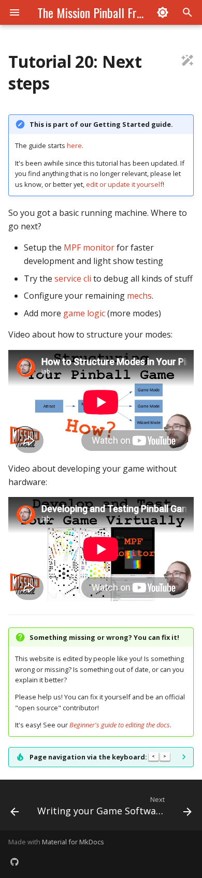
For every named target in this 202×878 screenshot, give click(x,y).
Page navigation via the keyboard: (98, 757)
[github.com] (14, 861)
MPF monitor (89, 247)
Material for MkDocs (73, 841)
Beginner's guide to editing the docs (119, 724)
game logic (84, 313)
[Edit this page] (187, 61)
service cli (72, 278)
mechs (139, 295)
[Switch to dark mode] (162, 12)
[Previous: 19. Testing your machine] (14, 808)
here (74, 145)
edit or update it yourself (124, 184)
